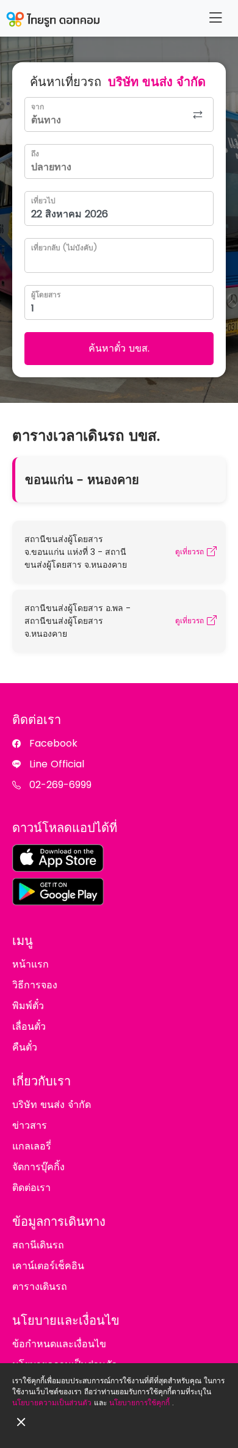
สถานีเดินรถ (38, 1245)
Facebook (53, 743)
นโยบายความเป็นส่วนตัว (52, 1402)
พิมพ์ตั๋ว (28, 1006)
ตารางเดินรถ (39, 1287)
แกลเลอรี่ (31, 1146)
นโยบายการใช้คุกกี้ (139, 1402)
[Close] (21, 1422)
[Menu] (215, 18)
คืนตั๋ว (24, 1047)
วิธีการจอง (34, 985)
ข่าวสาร (29, 1125)
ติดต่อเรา (31, 1188)
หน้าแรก (30, 964)
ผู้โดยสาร (45, 294)
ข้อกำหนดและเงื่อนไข (59, 1344)
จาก (37, 106)
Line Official (56, 764)
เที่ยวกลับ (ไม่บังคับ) (64, 247)
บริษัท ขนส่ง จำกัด (51, 1105)
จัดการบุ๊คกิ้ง (38, 1167)
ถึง (35, 153)
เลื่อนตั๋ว (29, 1026)
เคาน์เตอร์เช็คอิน (48, 1266)
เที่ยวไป (43, 200)
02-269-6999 (60, 785)
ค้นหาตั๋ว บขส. (119, 348)
